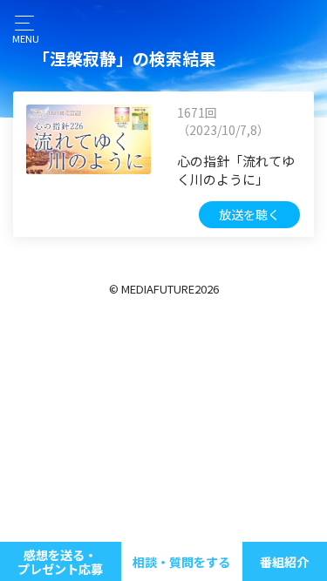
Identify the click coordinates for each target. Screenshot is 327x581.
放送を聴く (249, 214)
